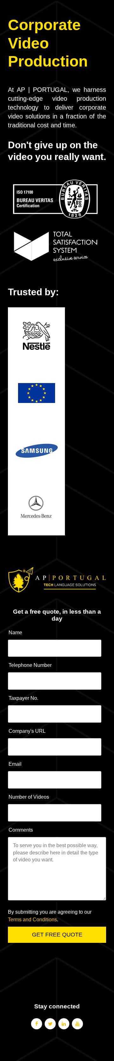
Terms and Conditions (32, 919)
